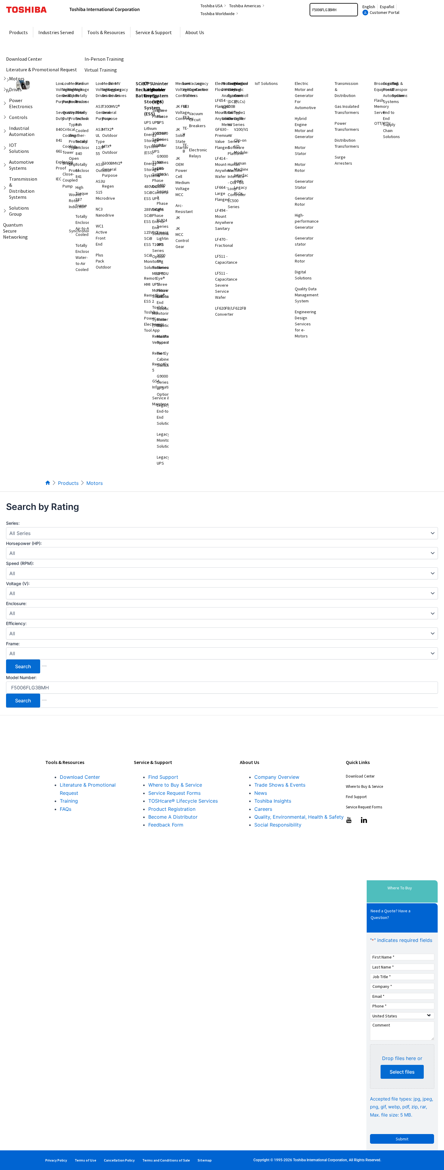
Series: (13, 523)
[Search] (354, 10)
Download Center (80, 777)
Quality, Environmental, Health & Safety (299, 817)
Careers (263, 809)
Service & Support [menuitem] (154, 32)
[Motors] (6, 79)
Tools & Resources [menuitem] (106, 32)
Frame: (13, 643)
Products (68, 483)
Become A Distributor (173, 817)
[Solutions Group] (6, 211)
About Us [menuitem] (194, 32)
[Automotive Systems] (6, 165)
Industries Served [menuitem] (56, 32)
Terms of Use (85, 1160)
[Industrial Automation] (6, 131)
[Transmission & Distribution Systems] (6, 188)
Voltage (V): (18, 583)
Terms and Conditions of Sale (166, 1160)
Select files (402, 1072)
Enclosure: (16, 603)
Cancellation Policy (119, 1160)
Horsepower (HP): (24, 543)
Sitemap (205, 1160)
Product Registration (171, 809)
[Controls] (6, 117)
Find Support (163, 777)
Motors (94, 483)
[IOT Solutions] (6, 148)
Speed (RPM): (20, 563)
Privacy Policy (56, 1160)
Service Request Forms (174, 793)
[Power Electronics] (6, 103)
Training (69, 801)
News (260, 793)
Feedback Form (165, 825)
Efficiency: (16, 623)
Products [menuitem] (18, 32)
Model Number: (21, 677)
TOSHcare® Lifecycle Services (183, 801)
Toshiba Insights (272, 801)
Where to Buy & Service (175, 785)
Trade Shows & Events (279, 785)
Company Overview (276, 777)
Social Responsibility (277, 825)
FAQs (65, 809)
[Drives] (6, 89)
